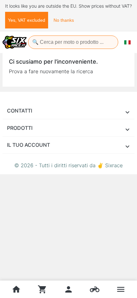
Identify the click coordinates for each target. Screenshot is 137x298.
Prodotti (19, 128)
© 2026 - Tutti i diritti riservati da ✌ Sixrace (68, 165)
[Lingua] (127, 42)
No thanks (64, 20)
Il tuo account (28, 145)
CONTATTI (19, 110)
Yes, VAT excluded (26, 20)
